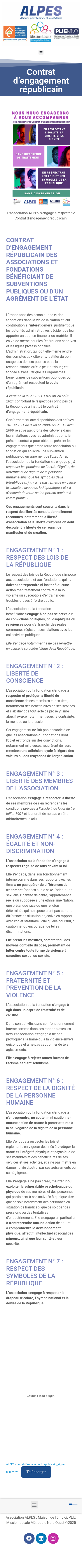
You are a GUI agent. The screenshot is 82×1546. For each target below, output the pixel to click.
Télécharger (36, 1472)
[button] (41, 52)
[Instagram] (53, 1538)
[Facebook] (29, 1538)
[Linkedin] (41, 1538)
